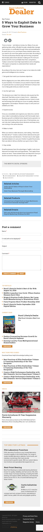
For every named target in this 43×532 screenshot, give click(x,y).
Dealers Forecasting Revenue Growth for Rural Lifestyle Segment (20, 337)
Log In (25, 2)
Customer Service (28, 519)
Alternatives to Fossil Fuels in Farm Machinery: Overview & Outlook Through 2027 (21, 201)
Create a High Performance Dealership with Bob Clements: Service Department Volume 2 (22, 377)
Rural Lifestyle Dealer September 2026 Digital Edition (19, 305)
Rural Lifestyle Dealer (28, 315)
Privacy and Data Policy (30, 516)
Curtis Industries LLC (29, 486)
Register (32, 2)
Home (38, 522)
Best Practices (22, 32)
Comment (5, 253)
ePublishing (13, 527)
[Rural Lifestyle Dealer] (9, 324)
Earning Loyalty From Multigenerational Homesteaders (21, 342)
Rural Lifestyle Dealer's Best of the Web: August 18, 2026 (20, 289)
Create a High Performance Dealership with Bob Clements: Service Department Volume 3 (22, 373)
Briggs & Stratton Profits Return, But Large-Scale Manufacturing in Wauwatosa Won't (21, 298)
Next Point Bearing (13, 467)
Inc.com (9, 34)
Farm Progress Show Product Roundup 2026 (22, 302)
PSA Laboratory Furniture (16, 450)
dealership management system (28, 176)
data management (10, 176)
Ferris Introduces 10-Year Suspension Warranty (19, 416)
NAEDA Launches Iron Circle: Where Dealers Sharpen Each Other (22, 294)
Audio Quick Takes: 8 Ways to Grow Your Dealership (18, 187)
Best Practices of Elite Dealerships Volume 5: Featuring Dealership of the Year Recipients (21, 368)
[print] (10, 40)
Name (4, 231)
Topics (6, 2)
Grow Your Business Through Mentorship (18, 191)
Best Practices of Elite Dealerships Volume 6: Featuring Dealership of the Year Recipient (21, 361)
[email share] (6, 40)
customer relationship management (22, 174)
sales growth (8, 178)
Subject (4, 246)
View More (7, 346)
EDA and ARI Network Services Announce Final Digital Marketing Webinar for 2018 (21, 213)
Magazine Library (28, 522)
